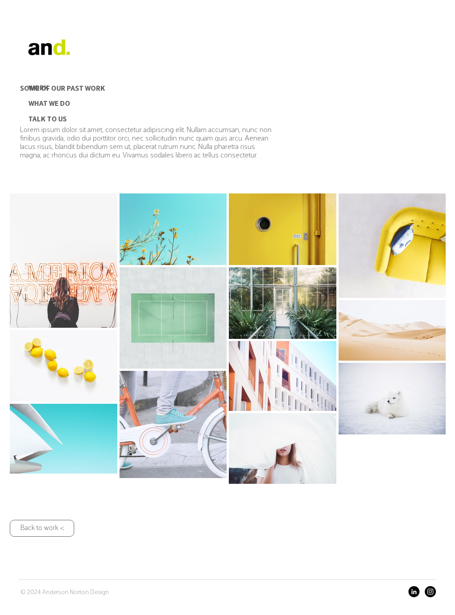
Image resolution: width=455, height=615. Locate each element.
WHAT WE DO (49, 104)
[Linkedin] (413, 591)
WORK (38, 88)
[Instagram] (430, 591)
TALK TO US (47, 120)
